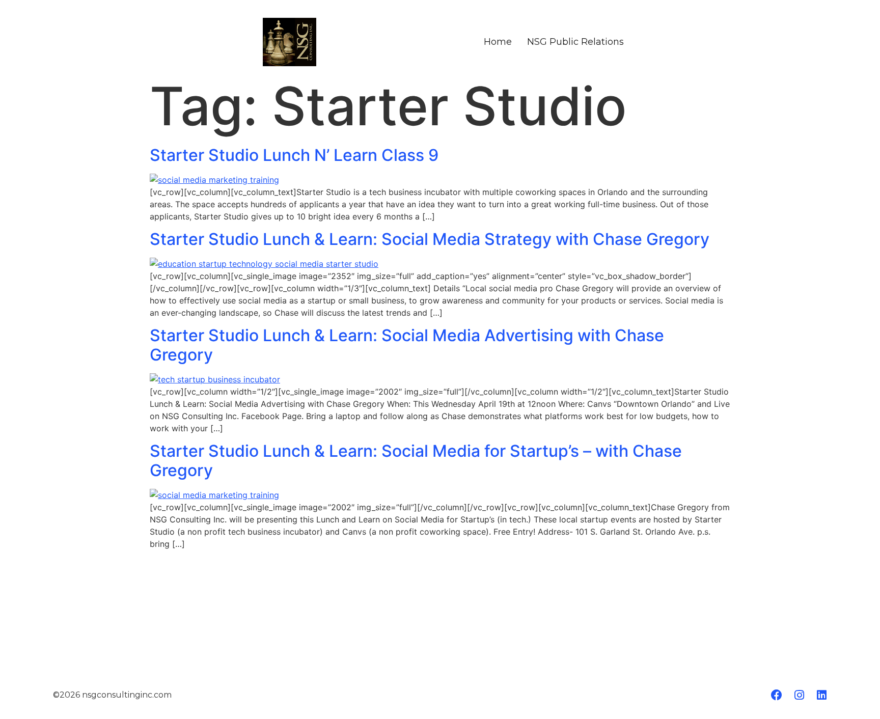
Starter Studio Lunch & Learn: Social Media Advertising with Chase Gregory (407, 345)
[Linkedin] (821, 695)
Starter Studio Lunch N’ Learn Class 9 (294, 155)
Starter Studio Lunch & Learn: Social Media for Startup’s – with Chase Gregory (416, 460)
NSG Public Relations (575, 41)
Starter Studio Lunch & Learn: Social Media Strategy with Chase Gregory (429, 239)
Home (498, 41)
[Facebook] (776, 695)
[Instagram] (799, 695)
